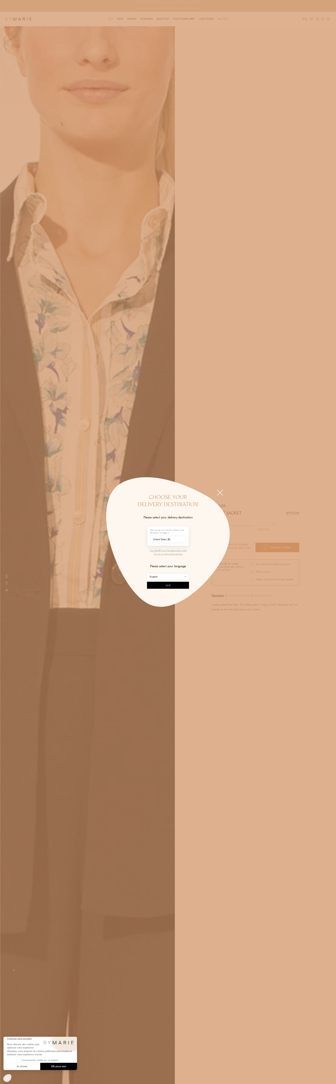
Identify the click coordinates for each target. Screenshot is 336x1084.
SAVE (168, 585)
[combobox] (168, 539)
